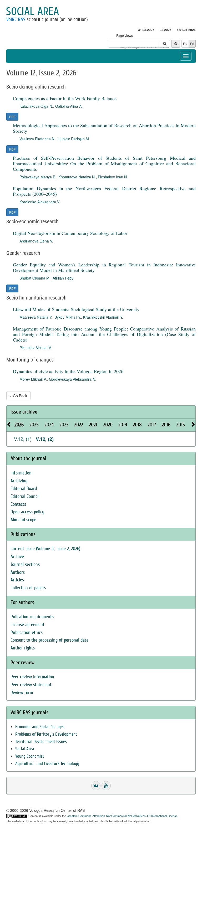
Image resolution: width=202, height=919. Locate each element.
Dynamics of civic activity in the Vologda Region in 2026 (68, 371)
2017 (152, 425)
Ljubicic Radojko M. (74, 138)
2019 (122, 425)
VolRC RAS (15, 19)
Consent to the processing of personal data (49, 640)
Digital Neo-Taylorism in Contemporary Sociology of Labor (70, 233)
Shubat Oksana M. (34, 278)
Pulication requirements (32, 616)
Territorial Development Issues (41, 741)
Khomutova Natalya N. (77, 176)
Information (21, 473)
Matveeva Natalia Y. (35, 317)
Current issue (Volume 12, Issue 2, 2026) (45, 548)
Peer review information (32, 677)
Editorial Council (25, 496)
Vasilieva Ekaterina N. (37, 138)
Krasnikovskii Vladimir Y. (103, 317)
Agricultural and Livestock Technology (47, 763)
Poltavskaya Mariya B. (37, 176)
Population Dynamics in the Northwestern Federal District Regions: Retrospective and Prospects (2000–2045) (104, 191)
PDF (12, 116)
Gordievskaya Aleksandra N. (72, 379)
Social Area (24, 748)
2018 (137, 425)
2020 (108, 425)
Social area (32, 11)
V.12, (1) (23, 438)
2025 (34, 425)
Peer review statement (31, 685)
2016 (166, 425)
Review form (22, 692)
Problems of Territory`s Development (46, 734)
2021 (93, 425)
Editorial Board (24, 488)
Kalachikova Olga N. (36, 106)
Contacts (18, 504)
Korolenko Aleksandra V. (39, 201)
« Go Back (18, 395)
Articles (17, 580)
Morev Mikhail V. (33, 379)
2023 (63, 425)
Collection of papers (28, 588)
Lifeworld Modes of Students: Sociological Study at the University (76, 309)
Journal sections (25, 564)
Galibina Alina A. (69, 106)
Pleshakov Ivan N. (113, 176)
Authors (18, 572)
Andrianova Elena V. (36, 241)
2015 (180, 425)
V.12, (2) (45, 439)
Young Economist (29, 756)
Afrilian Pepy (63, 278)
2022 (78, 425)
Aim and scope (23, 520)
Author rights (23, 648)
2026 (19, 425)
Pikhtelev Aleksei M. (36, 347)
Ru (185, 43)
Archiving (19, 481)
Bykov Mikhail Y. (67, 317)
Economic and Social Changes (39, 726)
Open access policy (27, 512)
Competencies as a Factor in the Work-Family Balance (65, 98)
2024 (49, 425)
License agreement (27, 624)
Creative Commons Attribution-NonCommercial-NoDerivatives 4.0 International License (122, 816)
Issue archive (24, 412)
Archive (17, 556)
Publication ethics (27, 632)
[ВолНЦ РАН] (95, 785)
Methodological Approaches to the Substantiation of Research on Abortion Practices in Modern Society (104, 128)
